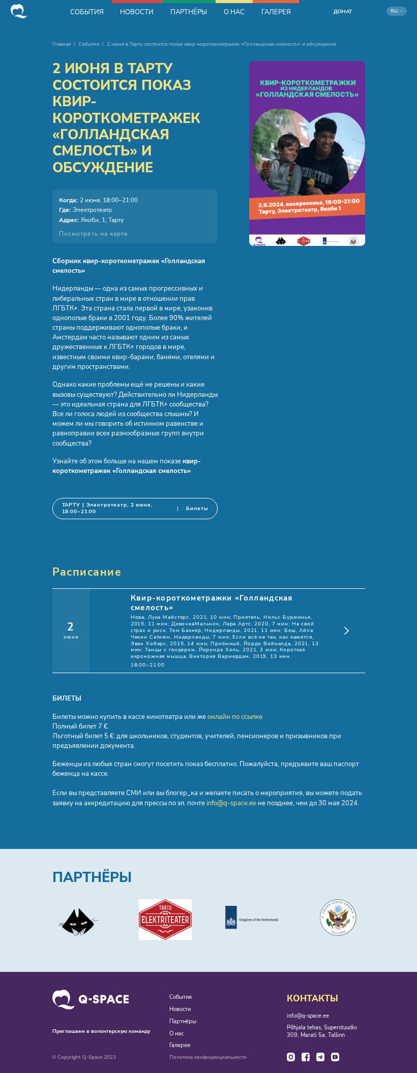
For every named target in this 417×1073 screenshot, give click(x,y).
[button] (396, 11)
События (88, 44)
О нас (176, 1033)
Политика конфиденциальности (208, 1057)
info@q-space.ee (231, 803)
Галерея (179, 1045)
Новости (180, 1009)
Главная (61, 44)
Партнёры (182, 1021)
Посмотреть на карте (93, 234)
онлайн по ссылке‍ (234, 716)
